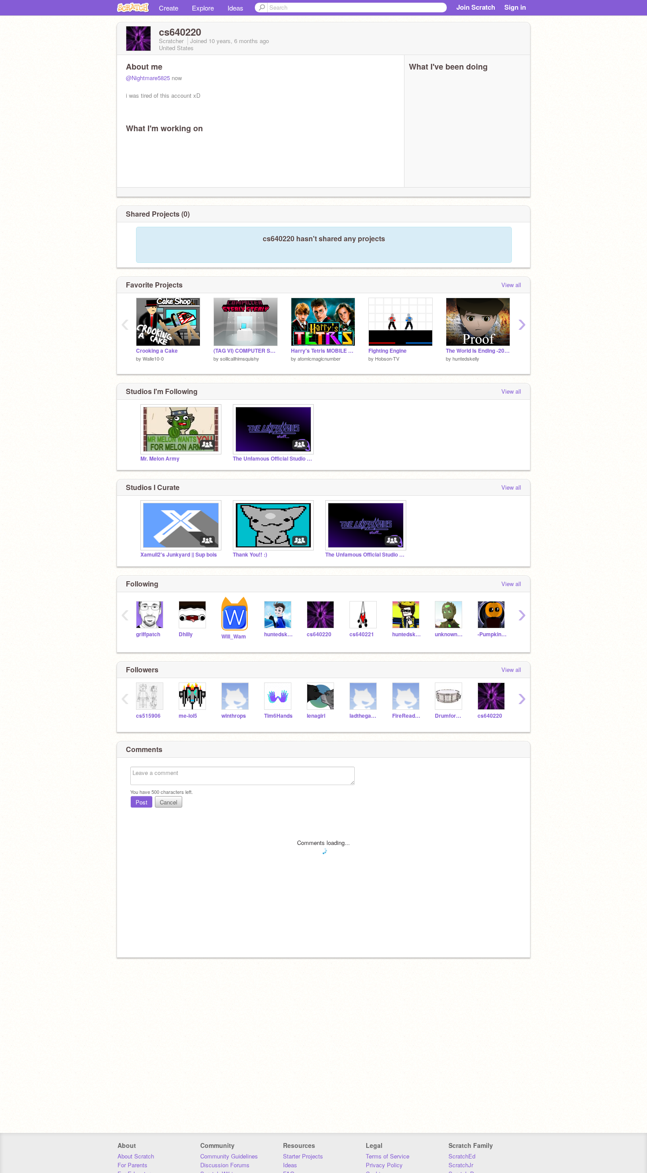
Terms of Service (387, 1156)
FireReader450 (407, 715)
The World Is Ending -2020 (478, 350)
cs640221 (361, 634)
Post (141, 802)
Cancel (168, 802)
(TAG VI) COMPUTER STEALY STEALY (245, 350)
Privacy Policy (384, 1165)
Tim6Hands (278, 715)
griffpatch (148, 634)
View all (511, 284)
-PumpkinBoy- (492, 634)
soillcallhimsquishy (239, 358)
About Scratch (136, 1156)
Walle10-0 (153, 358)
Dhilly (186, 634)
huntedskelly (465, 358)
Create (168, 7)
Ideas (235, 7)
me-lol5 (188, 715)
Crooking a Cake (157, 350)
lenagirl (316, 715)
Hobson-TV (387, 358)
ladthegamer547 (364, 715)
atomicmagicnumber (319, 358)
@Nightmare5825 (148, 78)
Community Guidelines (229, 1156)
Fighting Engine (387, 350)
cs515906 (148, 715)
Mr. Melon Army (160, 458)
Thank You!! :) (250, 554)
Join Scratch (475, 7)
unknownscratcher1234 (449, 634)
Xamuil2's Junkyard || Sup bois (178, 554)
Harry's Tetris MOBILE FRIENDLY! (323, 350)
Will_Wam (233, 636)
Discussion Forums (225, 1165)
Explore (203, 7)
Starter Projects (303, 1156)
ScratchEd (461, 1156)
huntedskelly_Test (407, 634)
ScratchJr (460, 1165)
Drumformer (449, 715)
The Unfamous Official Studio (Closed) (272, 458)
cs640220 (319, 634)
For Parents (132, 1165)
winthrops (233, 715)
